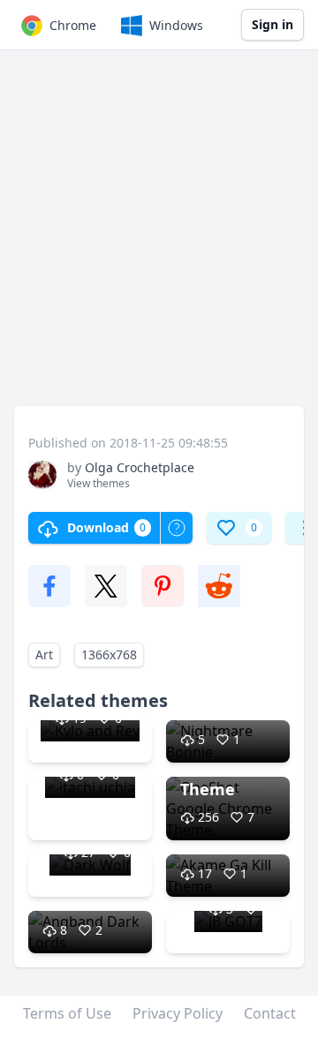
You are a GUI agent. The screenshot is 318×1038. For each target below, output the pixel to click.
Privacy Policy (177, 1013)
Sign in (272, 24)
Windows (176, 25)
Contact (270, 1013)
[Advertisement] (159, 236)
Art (44, 654)
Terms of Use (67, 1013)
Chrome (72, 25)
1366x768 (109, 654)
